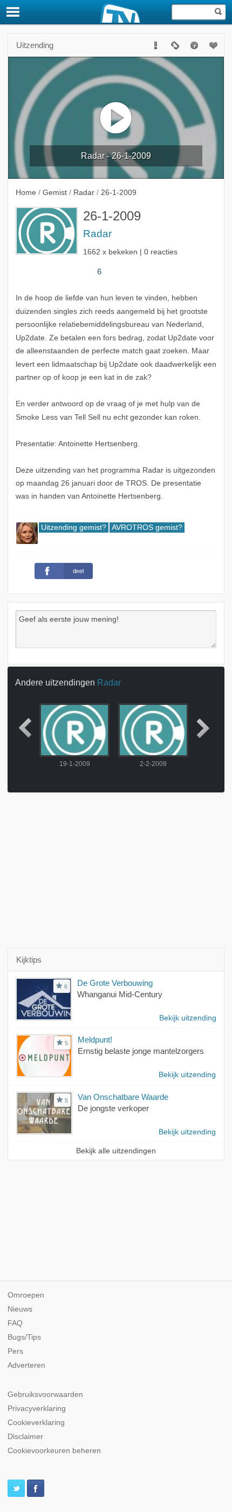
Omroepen (26, 1295)
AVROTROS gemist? (147, 527)
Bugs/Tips (24, 1337)
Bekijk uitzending (187, 1018)
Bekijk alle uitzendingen (116, 1151)
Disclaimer (25, 1437)
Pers (15, 1351)
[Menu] (13, 12)
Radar (97, 233)
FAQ (15, 1323)
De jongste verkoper (113, 1108)
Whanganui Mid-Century (119, 994)
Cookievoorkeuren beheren (54, 1451)
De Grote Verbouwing (115, 982)
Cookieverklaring (36, 1423)
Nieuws (20, 1309)
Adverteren (26, 1365)
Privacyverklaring (37, 1409)
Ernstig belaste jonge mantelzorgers (141, 1051)
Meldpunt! (95, 1039)
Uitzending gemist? (73, 527)
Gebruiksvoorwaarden (45, 1394)
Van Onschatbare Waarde (123, 1096)
